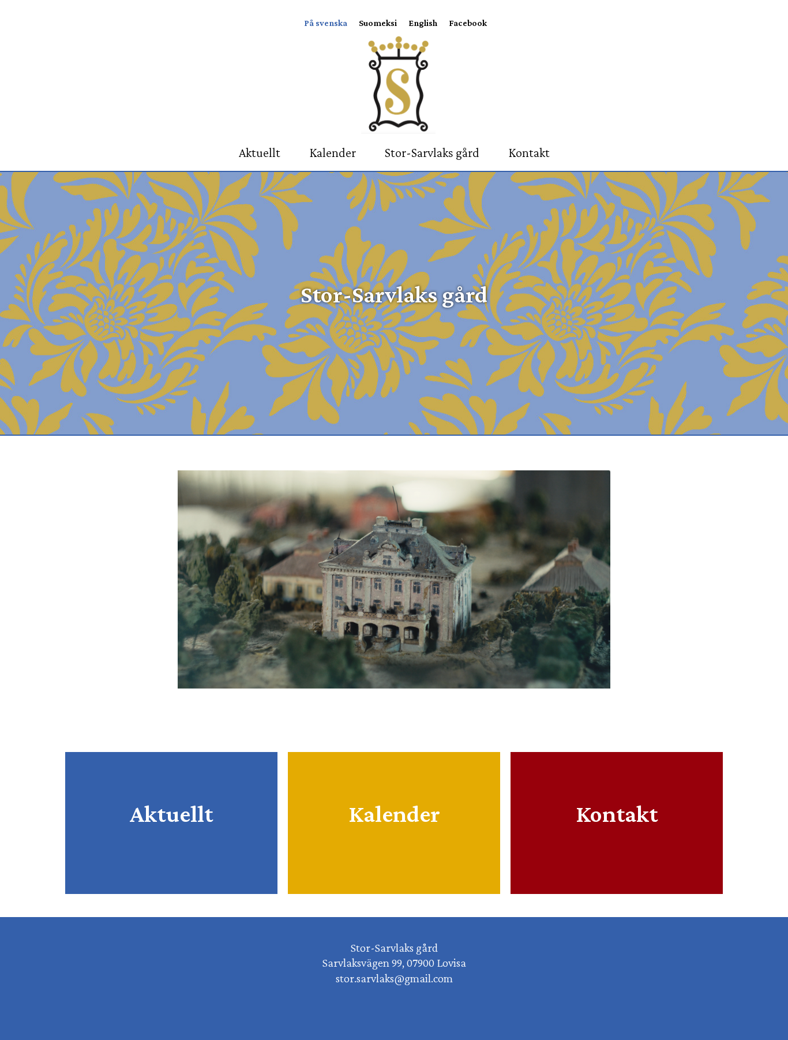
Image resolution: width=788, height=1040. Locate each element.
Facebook (468, 23)
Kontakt (529, 152)
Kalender (332, 152)
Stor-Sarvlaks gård (432, 152)
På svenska (325, 23)
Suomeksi (378, 23)
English (422, 23)
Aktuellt (259, 152)
